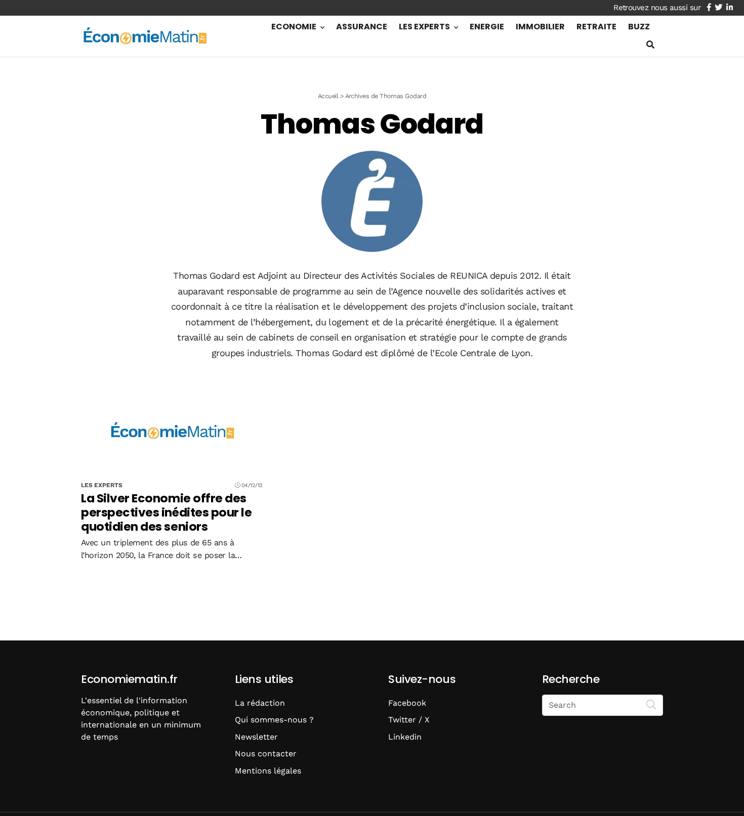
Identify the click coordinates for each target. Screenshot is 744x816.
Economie (293, 26)
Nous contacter (266, 753)
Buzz (639, 26)
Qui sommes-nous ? (274, 719)
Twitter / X (409, 719)
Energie (487, 26)
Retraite (596, 26)
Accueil (328, 96)
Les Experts (424, 26)
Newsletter (256, 737)
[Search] (651, 704)
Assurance (361, 26)
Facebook (407, 703)
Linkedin (405, 737)
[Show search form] (650, 45)
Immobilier (540, 26)
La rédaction (260, 703)
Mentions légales (268, 771)
